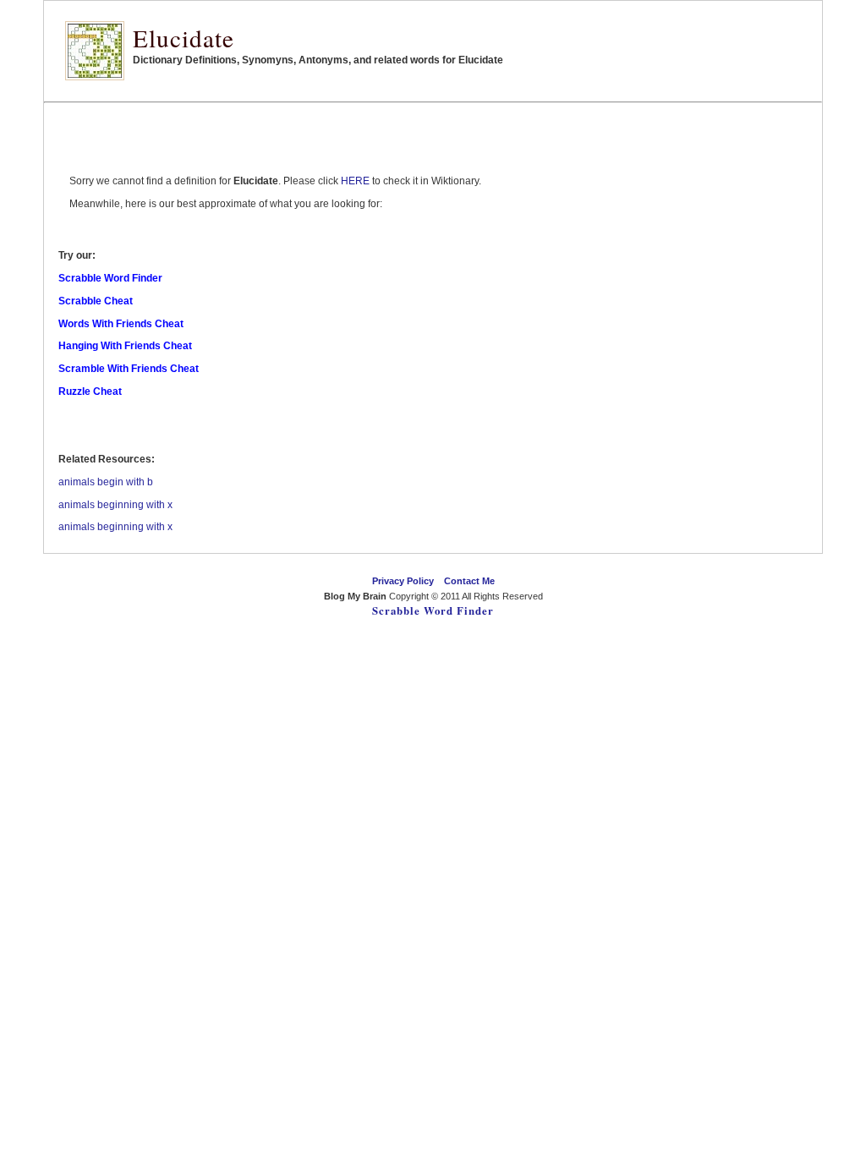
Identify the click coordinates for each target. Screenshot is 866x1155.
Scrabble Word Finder (433, 610)
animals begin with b (105, 482)
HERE (355, 181)
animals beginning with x (115, 505)
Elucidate (183, 37)
